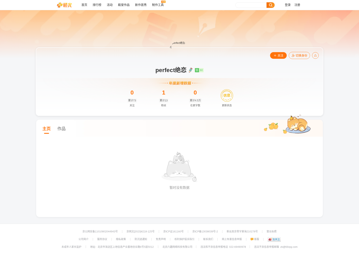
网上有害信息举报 (232, 239)
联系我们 (208, 239)
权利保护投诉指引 (184, 239)
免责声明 (161, 239)
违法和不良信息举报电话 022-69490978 (223, 246)
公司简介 (84, 239)
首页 (84, 4)
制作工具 (158, 4)
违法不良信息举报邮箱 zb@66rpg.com (276, 246)
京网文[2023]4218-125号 (141, 231)
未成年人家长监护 (71, 246)
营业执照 (272, 231)
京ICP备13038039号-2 (205, 231)
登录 (288, 4)
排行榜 (97, 4)
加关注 (276, 239)
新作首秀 (141, 4)
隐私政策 (121, 239)
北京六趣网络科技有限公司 (177, 246)
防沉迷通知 (141, 239)
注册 (297, 4)
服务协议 (102, 239)
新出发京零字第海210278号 (242, 231)
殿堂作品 (124, 4)
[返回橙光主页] (67, 5)
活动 (110, 4)
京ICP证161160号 (173, 231)
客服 (256, 239)
